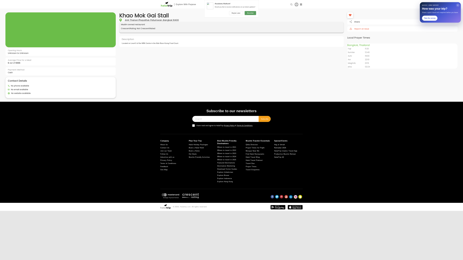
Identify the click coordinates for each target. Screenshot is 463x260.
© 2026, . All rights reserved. (190, 207)
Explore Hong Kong (225, 181)
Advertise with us (167, 157)
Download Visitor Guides (227, 169)
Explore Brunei (223, 175)
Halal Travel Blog (253, 157)
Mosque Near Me (252, 151)
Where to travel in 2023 (226, 153)
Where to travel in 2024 (226, 156)
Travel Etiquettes (253, 170)
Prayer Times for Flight (255, 148)
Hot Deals (193, 154)
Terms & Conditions (245, 125)
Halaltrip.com (185, 207)
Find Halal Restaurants (255, 154)
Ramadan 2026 (280, 148)
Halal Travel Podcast (254, 160)
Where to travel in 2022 (226, 150)
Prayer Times (251, 166)
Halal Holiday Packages (198, 145)
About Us (164, 145)
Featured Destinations (226, 163)
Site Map (164, 170)
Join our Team (166, 151)
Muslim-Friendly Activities (199, 157)
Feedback (164, 166)
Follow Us (164, 154)
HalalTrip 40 (279, 157)
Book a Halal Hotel (196, 148)
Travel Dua (250, 163)
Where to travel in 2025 (226, 160)
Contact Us (164, 148)
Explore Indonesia (224, 178)
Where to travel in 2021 (226, 147)
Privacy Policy (229, 125)
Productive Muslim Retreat (285, 154)
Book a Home (194, 151)
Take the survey (430, 18)
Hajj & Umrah (279, 145)
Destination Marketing (226, 166)
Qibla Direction (252, 145)
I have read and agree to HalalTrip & (224, 125)
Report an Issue (361, 29)
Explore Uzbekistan (225, 172)
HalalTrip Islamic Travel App (285, 151)
